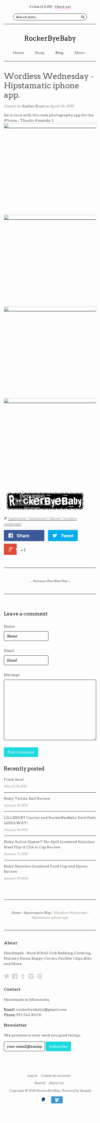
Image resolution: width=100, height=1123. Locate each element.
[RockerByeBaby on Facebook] (15, 976)
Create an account (56, 1075)
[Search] (82, 16)
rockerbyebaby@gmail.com (41, 1009)
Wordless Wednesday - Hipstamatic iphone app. (48, 85)
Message (11, 675)
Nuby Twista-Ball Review (27, 798)
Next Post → (62, 581)
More (79, 53)
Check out (63, 6)
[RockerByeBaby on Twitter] (6, 976)
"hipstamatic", (38, 518)
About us (56, 1083)
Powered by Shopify (76, 1090)
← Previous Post (41, 581)
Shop (39, 53)
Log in (32, 1075)
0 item (40, 6)
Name (9, 626)
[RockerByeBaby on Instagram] (31, 976)
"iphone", (55, 518)
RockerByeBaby (50, 38)
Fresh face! (14, 779)
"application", (18, 518)
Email (9, 651)
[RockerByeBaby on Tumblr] (23, 976)
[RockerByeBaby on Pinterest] (39, 976)
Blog (59, 53)
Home (18, 53)
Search (39, 1083)
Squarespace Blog (37, 913)
